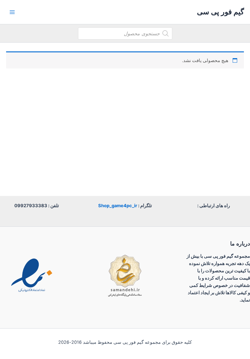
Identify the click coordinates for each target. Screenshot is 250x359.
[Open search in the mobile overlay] (125, 33)
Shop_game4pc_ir (117, 205)
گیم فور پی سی (220, 11)
